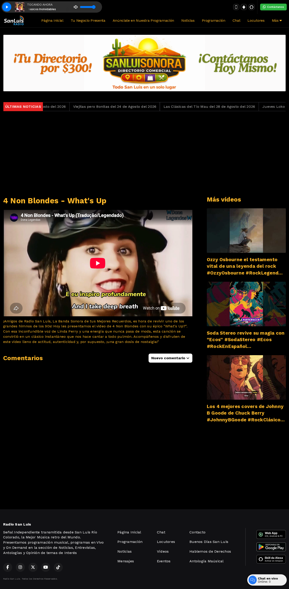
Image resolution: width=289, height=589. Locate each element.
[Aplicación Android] (244, 7)
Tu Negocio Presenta (88, 20)
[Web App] (236, 7)
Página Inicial (52, 20)
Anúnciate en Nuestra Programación (143, 20)
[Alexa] (251, 7)
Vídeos (163, 551)
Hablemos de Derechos (210, 551)
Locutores (255, 20)
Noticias (187, 20)
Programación (213, 20)
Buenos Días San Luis (208, 542)
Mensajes (125, 561)
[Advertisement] (144, 153)
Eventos (164, 561)
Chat (236, 20)
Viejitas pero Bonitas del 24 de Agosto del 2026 (96, 106)
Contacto (197, 532)
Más (276, 20)
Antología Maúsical (206, 561)
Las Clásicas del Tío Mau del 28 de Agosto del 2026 (191, 106)
